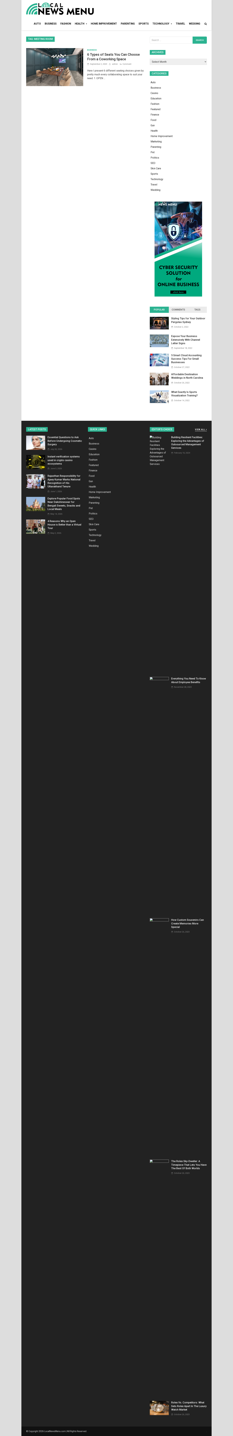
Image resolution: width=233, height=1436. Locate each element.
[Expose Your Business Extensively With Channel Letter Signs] (159, 346)
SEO (153, 163)
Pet (153, 152)
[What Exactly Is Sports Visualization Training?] (159, 402)
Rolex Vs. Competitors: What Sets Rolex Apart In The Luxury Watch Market (189, 1406)
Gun (153, 125)
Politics (155, 157)
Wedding (194, 23)
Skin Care (156, 168)
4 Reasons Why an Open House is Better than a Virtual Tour (64, 525)
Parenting (128, 23)
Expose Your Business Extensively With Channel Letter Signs (185, 340)
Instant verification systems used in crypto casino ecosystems (64, 460)
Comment (127, 64)
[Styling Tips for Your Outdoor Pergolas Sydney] (159, 328)
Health (79, 23)
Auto (37, 23)
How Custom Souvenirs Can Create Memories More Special (187, 923)
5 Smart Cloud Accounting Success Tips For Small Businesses (186, 359)
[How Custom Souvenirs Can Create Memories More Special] (159, 920)
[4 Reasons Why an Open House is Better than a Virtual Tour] (35, 532)
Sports (144, 23)
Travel (180, 23)
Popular (159, 309)
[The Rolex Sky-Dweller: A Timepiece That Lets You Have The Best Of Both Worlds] (159, 1161)
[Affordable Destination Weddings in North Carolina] (159, 384)
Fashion (65, 23)
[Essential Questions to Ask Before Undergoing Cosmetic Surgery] (35, 449)
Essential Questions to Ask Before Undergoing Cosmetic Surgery (65, 441)
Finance (155, 114)
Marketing (156, 141)
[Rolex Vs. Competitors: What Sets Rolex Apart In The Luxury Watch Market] (159, 1414)
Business (51, 23)
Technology (160, 23)
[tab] (159, 310)
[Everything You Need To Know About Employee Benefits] (159, 679)
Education (156, 98)
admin (115, 64)
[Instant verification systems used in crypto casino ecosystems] (35, 468)
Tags (197, 309)
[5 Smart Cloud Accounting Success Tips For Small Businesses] (159, 365)
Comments (178, 309)
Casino (154, 93)
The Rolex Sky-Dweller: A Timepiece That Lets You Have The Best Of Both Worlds (189, 1165)
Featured (155, 109)
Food (153, 120)
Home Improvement (104, 23)
